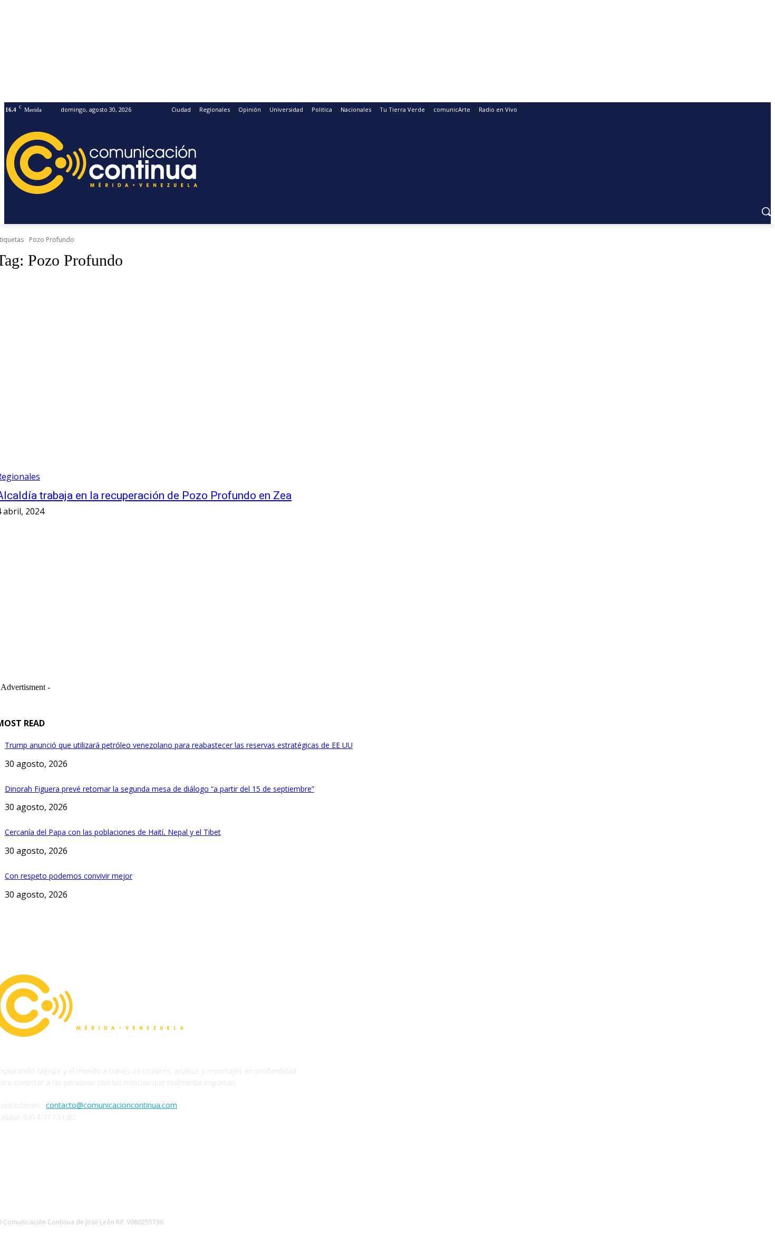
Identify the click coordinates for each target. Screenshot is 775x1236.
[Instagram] (34, 1165)
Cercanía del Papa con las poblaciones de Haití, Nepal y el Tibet (113, 832)
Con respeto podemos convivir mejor (68, 876)
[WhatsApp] (88, 1165)
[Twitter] (61, 1165)
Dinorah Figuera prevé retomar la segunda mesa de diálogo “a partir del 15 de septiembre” (159, 789)
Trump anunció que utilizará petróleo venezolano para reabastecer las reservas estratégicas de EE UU (179, 745)
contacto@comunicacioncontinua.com (111, 1105)
